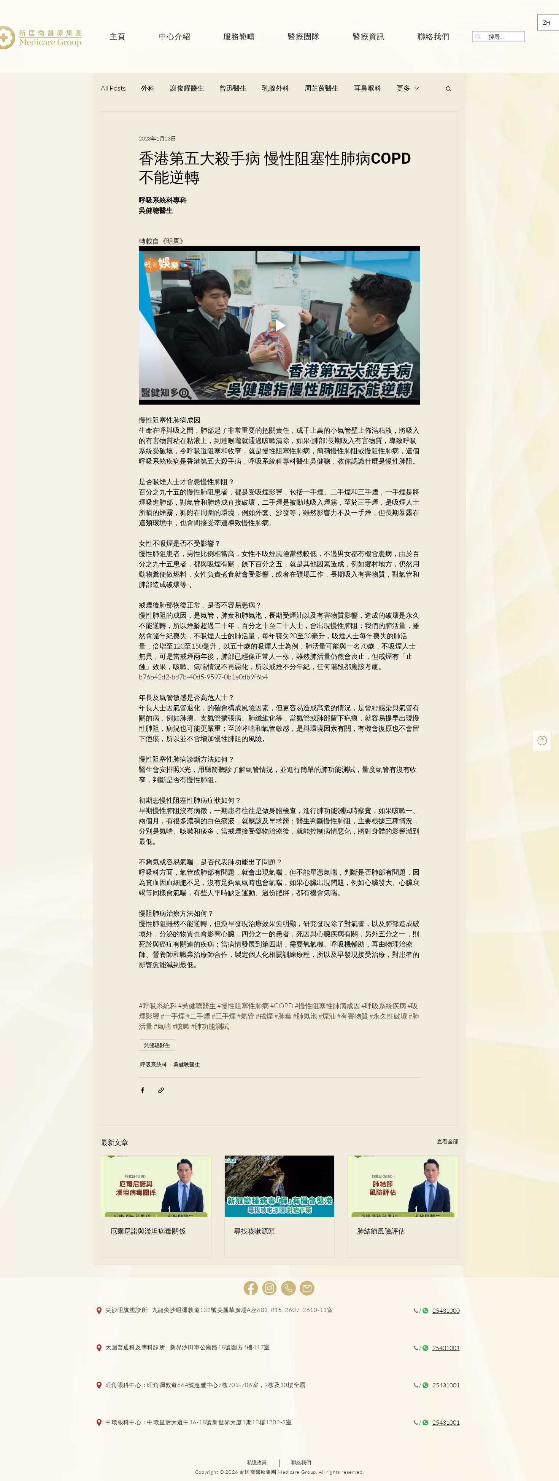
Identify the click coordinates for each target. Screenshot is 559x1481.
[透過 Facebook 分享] (142, 1090)
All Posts (113, 88)
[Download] (541, 740)
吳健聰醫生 (157, 1045)
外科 (148, 88)
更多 (403, 88)
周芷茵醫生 (322, 88)
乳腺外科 (275, 88)
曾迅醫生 (233, 88)
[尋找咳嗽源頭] (280, 1186)
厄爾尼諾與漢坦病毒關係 (148, 1231)
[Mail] (307, 1288)
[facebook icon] (250, 1288)
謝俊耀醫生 (187, 88)
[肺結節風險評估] (403, 1186)
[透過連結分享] (161, 1090)
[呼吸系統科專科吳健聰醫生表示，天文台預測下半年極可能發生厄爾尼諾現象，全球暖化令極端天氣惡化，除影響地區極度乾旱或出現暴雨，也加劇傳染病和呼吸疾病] (156, 1186)
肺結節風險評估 (381, 1231)
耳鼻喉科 (367, 88)
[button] (448, 88)
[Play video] (279, 325)
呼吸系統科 (153, 1064)
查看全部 (447, 1141)
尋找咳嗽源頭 (254, 1231)
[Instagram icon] (269, 1288)
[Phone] (288, 1288)
